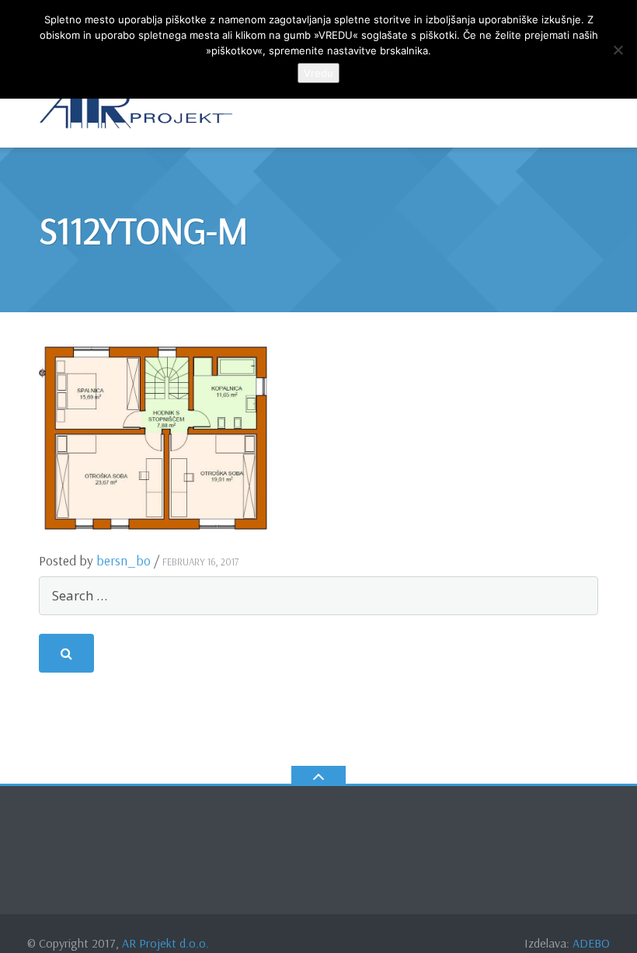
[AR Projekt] (138, 108)
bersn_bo (123, 560)
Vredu (318, 73)
